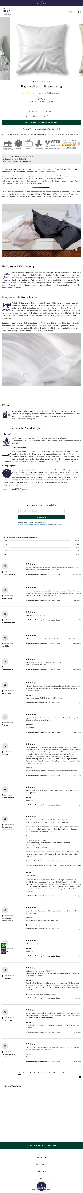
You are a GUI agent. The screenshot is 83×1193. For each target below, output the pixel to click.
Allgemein (41, 1171)
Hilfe (41, 1178)
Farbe (49, 112)
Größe (33, 112)
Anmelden (41, 517)
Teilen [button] (58, 574)
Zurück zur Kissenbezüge (43, 1145)
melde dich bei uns (9, 485)
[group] (41, 572)
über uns (41, 1164)
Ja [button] (49, 574)
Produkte (40, 1157)
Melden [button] (53, 574)
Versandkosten (47, 101)
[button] (19, 1073)
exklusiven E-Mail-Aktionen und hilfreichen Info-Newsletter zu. (33, 524)
